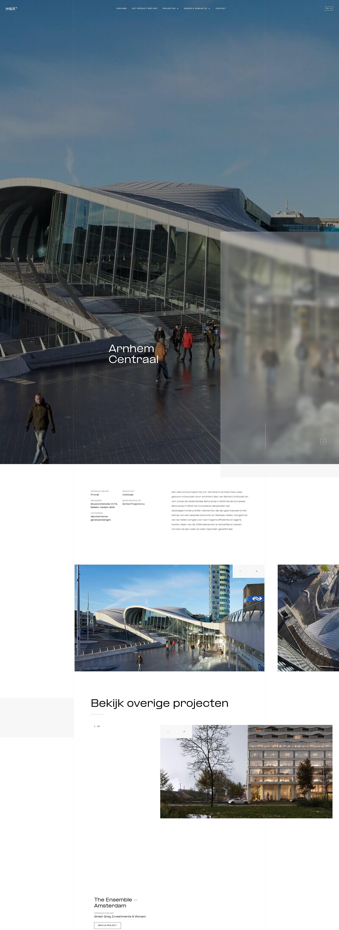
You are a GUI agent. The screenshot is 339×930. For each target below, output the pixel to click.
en (328, 12)
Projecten (169, 8)
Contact (221, 8)
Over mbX (121, 8)
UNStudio (127, 495)
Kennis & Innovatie (195, 8)
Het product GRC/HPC (145, 8)
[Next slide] (256, 571)
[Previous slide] (241, 571)
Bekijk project (107, 925)
